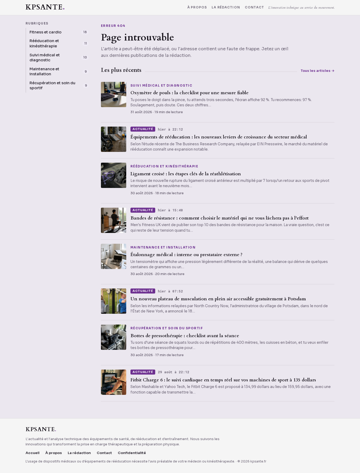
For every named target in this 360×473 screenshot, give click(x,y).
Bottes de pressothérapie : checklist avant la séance (184, 336)
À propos (197, 7)
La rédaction (226, 7)
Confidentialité (132, 453)
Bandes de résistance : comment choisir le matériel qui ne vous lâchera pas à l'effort (219, 218)
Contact (254, 7)
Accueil (33, 453)
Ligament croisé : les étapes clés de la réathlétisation (185, 174)
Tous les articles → (317, 70)
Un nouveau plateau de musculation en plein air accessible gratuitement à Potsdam (218, 299)
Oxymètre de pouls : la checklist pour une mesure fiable (189, 93)
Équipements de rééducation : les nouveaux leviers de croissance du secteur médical (218, 137)
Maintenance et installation (163, 247)
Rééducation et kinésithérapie (164, 166)
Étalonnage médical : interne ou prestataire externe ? (186, 255)
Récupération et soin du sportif (166, 328)
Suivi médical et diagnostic (161, 85)
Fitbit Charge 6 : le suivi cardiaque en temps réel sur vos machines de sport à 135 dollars (223, 380)
